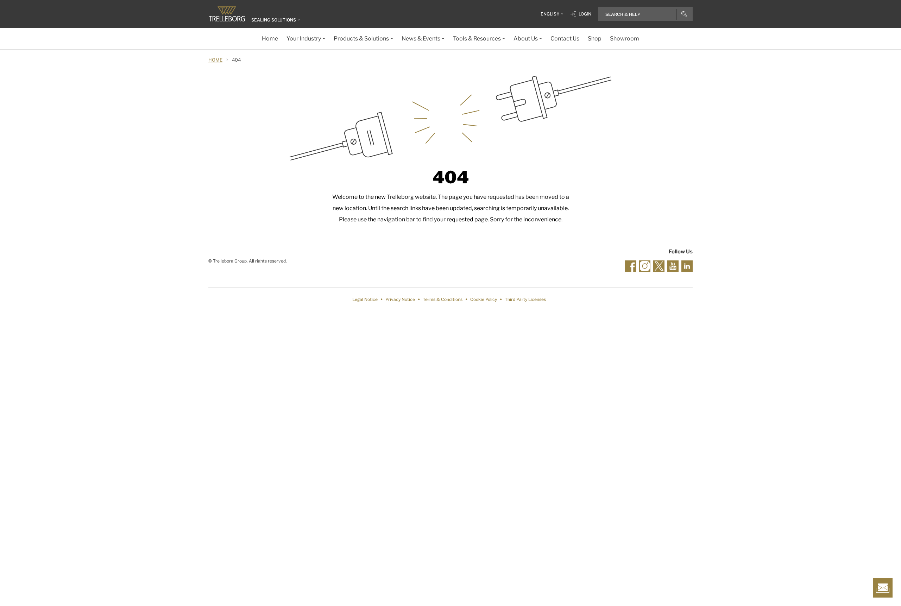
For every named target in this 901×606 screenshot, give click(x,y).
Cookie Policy (483, 299)
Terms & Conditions (442, 299)
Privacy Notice (400, 299)
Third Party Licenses (525, 299)
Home (215, 60)
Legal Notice (365, 299)
